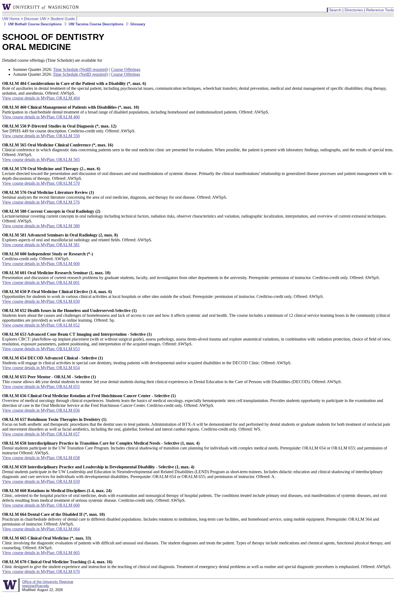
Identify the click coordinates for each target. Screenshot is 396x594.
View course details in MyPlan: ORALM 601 (41, 282)
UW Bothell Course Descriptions (34, 24)
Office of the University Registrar (47, 582)
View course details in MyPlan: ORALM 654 (41, 367)
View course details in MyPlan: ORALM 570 (41, 183)
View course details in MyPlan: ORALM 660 (41, 505)
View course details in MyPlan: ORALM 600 (41, 263)
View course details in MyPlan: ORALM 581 (41, 244)
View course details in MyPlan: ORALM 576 (41, 202)
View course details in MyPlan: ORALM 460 (41, 117)
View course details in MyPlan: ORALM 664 (41, 529)
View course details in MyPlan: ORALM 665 (41, 552)
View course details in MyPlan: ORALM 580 (41, 226)
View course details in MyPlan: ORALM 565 (41, 159)
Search (335, 10)
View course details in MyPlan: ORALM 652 (41, 325)
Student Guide (62, 18)
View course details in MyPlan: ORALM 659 (41, 481)
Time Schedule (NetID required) (80, 69)
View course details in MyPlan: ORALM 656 (41, 410)
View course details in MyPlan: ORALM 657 (41, 434)
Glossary (137, 24)
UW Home (11, 18)
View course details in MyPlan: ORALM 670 (41, 571)
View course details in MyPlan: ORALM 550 (41, 135)
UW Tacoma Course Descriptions (95, 24)
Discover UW (35, 18)
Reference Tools (380, 10)
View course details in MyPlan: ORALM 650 (41, 301)
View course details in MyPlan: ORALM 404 (41, 98)
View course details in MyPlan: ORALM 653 (41, 348)
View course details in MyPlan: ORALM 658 (41, 457)
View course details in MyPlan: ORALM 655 (41, 386)
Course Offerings (125, 69)
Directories (354, 10)
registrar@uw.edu (35, 586)
